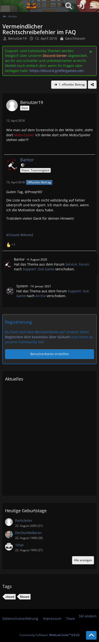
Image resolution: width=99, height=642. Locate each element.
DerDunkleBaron (28, 532)
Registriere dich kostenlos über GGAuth (37, 337)
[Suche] (69, 6)
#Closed (12, 235)
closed (10, 597)
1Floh (19, 545)
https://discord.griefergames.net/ (57, 70)
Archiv (41, 296)
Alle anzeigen (83, 560)
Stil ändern (88, 616)
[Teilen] (92, 85)
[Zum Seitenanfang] (91, 635)
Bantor (19, 259)
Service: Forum (77, 264)
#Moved (26, 235)
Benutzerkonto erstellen (49, 354)
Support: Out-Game (38, 269)
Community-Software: (49, 635)
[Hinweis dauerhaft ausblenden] (91, 51)
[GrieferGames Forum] (31, 6)
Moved (24, 597)
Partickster (23, 520)
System (22, 286)
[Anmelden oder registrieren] (81, 6)
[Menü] (93, 6)
